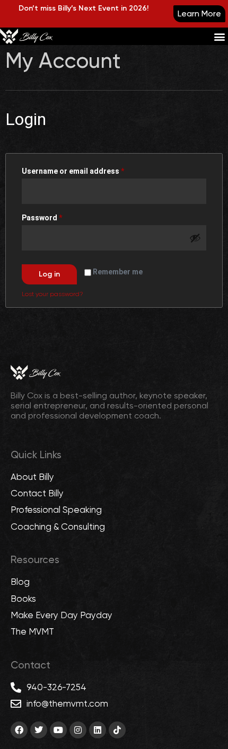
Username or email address (89, 169)
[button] (219, 36)
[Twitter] (38, 729)
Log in (49, 274)
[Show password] (195, 238)
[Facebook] (19, 729)
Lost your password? (52, 294)
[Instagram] (77, 729)
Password (58, 216)
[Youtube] (58, 729)
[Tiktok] (117, 729)
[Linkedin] (97, 729)
